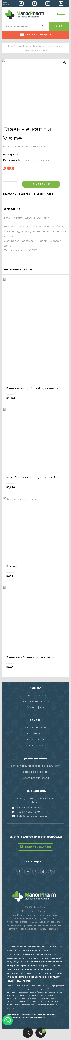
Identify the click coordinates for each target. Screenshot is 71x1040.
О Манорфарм (35, 707)
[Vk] (27, 871)
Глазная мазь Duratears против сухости (30, 657)
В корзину (41, 184)
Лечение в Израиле (35, 745)
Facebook (9, 194)
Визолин (11, 566)
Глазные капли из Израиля (33, 160)
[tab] (13, 209)
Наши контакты (35, 739)
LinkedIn (38, 194)
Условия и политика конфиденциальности (35, 765)
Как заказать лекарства (35, 701)
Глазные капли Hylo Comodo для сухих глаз (33, 388)
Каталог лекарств (35, 695)
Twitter (24, 194)
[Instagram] (51, 871)
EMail (49, 194)
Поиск (28, 1032)
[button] (35, 847)
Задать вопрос (35, 733)
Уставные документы (35, 771)
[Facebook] (19, 871)
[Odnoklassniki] (35, 871)
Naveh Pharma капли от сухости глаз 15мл (32, 477)
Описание (12, 209)
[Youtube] (43, 871)
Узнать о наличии (35, 727)
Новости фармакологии (35, 777)
